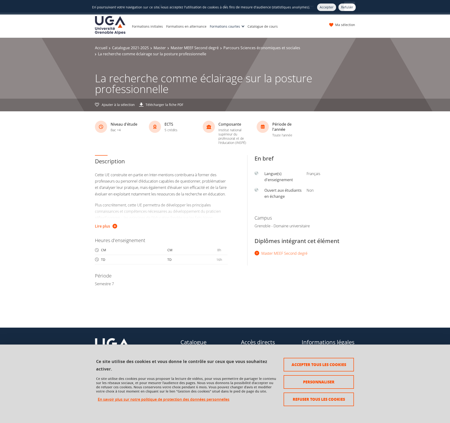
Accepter (327, 7)
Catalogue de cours (263, 26)
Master (160, 47)
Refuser (347, 7)
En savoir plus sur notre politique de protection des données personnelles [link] (163, 399)
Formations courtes (225, 26)
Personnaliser (318, 382)
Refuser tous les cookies (319, 399)
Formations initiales (147, 26)
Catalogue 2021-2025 (130, 47)
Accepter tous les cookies (319, 364)
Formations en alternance (186, 26)
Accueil (101, 47)
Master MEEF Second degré (195, 47)
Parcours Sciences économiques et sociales (261, 47)
